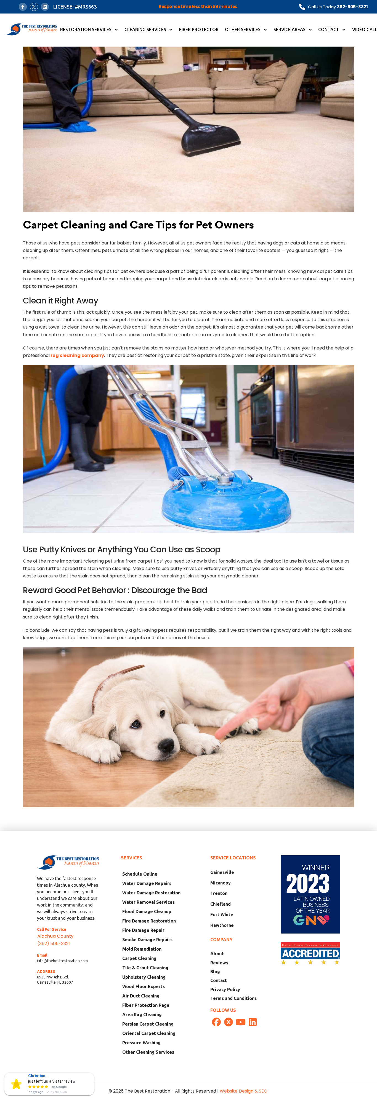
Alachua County (55, 936)
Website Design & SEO (244, 1091)
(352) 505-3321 (53, 943)
